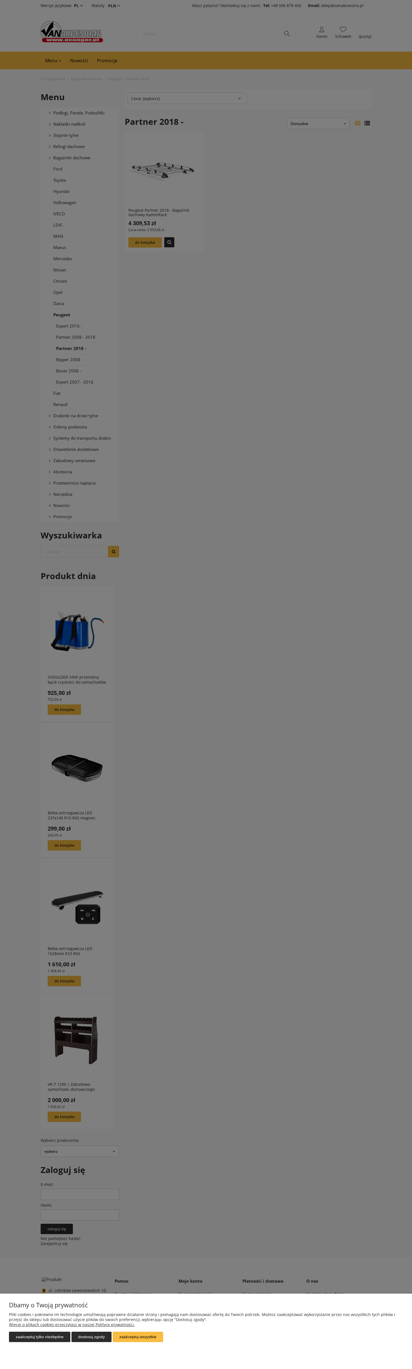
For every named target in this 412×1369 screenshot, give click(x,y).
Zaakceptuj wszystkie (137, 1337)
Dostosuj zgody (91, 1337)
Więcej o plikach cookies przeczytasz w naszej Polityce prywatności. (72, 1324)
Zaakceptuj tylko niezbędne (40, 1337)
